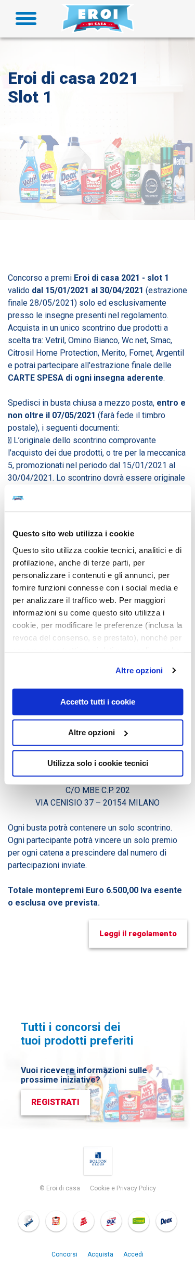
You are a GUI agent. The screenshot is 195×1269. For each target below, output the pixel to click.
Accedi (133, 1254)
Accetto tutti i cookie (97, 701)
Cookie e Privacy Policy (123, 1188)
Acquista (100, 1254)
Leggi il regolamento (138, 933)
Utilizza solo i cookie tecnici (97, 763)
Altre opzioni (139, 670)
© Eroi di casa (60, 1188)
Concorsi (64, 1254)
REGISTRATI (55, 1102)
